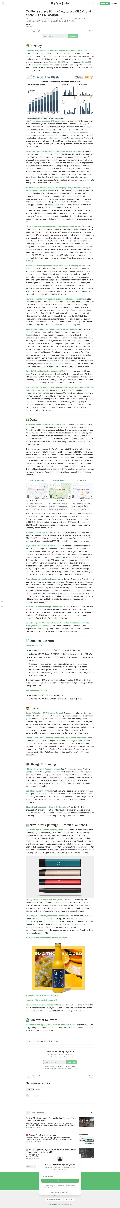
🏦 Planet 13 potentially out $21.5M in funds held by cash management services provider (51, 1151)
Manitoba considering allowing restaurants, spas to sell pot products (55, 265)
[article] (60, 1124)
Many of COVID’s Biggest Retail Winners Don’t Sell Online (50, 1025)
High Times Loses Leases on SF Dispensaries (45, 121)
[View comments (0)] (34, 31)
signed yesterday (41, 65)
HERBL (29, 769)
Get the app (69, 1199)
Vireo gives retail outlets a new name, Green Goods (48, 900)
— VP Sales (48, 791)
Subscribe (104, 3)
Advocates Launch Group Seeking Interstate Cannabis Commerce (54, 151)
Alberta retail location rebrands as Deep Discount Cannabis (51, 329)
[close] (78, 1156)
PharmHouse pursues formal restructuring (44, 579)
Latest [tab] (33, 1113)
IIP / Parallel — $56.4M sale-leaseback (42, 546)
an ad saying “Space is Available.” (74, 132)
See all (29, 1166)
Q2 (38, 522)
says (39, 160)
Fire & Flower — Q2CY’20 (36, 690)
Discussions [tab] (40, 1113)
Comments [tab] (30, 1089)
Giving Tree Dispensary (36, 807)
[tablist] (34, 1089)
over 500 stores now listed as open (53, 364)
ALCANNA (48, 341)
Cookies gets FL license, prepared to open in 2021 (47, 916)
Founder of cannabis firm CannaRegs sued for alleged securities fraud (56, 299)
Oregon (34, 177)
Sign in (114, 3)
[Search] (93, 3)
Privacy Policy (74, 1187)
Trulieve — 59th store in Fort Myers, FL (42, 995)
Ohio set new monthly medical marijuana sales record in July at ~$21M (56, 226)
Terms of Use (69, 1185)
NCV (70, 377)
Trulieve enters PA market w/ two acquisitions (45, 424)
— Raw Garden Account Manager (46, 769)
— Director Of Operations (57, 807)
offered (40, 513)
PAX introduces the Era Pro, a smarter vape (44, 830)
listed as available (57, 138)
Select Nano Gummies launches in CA (42, 1005)
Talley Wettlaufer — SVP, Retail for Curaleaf (44, 713)
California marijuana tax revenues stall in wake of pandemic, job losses (56, 51)
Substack (51, 1204)
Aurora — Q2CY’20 (34, 645)
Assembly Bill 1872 (57, 62)
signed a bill (60, 177)
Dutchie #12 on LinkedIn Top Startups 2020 (44, 371)
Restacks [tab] (38, 1089)
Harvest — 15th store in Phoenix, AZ (41, 1000)
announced (40, 930)
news (34, 683)
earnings (54, 680)
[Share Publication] (97, 3)
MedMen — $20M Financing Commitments (44, 607)
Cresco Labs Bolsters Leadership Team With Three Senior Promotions (56, 738)
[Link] (23, 45)
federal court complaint (81, 310)
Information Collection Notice (59, 1187)
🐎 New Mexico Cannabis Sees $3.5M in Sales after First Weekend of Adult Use (51, 1119)
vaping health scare (56, 205)
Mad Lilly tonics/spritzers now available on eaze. (47, 938)
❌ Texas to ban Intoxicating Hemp (41, 1135)
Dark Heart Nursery (34, 791)
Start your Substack (55, 1199)
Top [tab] (28, 1113)
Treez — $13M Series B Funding (39, 532)
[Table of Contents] (2, 604)
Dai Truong (29, 24)
